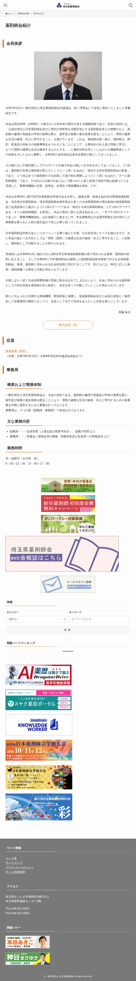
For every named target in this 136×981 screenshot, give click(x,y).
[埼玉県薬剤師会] (68, 5)
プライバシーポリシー (19, 867)
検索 (68, 629)
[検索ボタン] (130, 5)
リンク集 (11, 858)
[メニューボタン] (5, 5)
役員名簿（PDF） (16, 350)
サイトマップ (13, 862)
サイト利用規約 (15, 871)
